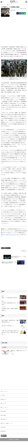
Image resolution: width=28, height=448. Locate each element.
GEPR (3, 395)
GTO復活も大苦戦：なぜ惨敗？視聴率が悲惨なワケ (10, 309)
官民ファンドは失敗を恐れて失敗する (9, 297)
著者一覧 (4, 399)
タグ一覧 (4, 403)
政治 (3, 296)
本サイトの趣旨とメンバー (7, 423)
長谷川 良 (13, 10)
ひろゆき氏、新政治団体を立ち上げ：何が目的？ (10, 303)
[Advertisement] (14, 31)
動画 (3, 291)
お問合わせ (4, 419)
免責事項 (4, 431)
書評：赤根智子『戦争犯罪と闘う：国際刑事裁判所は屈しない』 (10, 321)
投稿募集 (4, 411)
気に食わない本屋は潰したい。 (8, 325)
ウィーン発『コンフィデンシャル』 (11, 234)
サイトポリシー (5, 407)
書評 (3, 315)
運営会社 (4, 427)
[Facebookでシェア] (20, 13)
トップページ (5, 391)
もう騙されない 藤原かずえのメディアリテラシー (18, 351)
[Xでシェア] (17, 13)
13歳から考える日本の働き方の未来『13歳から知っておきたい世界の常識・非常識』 (10, 332)
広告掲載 (4, 415)
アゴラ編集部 (11, 353)
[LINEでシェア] (25, 13)
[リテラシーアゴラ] (5, 352)
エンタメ (3, 306)
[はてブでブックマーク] (22, 13)
